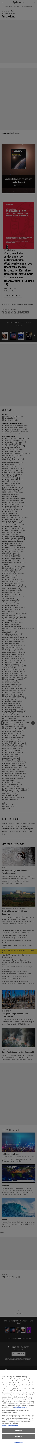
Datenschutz (17, 1407)
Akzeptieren (18, 1430)
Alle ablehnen (18, 1436)
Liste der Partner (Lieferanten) (10, 1425)
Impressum (24, 1407)
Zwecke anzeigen (18, 1442)
